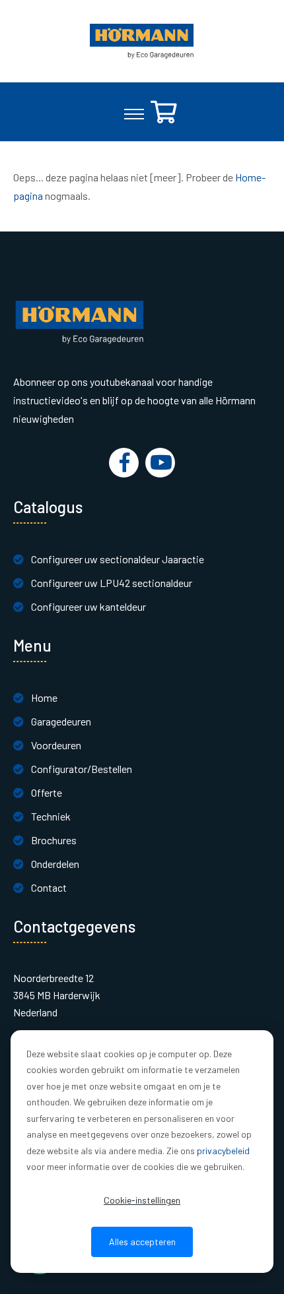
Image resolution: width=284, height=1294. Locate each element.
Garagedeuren (61, 721)
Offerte (46, 792)
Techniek (51, 816)
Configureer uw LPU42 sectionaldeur (111, 582)
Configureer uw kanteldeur (88, 606)
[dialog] (142, 1151)
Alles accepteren (142, 1241)
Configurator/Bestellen (81, 768)
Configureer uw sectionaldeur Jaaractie (117, 559)
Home (44, 697)
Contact (49, 887)
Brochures (54, 840)
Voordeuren (56, 745)
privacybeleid (223, 1150)
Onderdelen (55, 863)
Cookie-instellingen (142, 1200)
